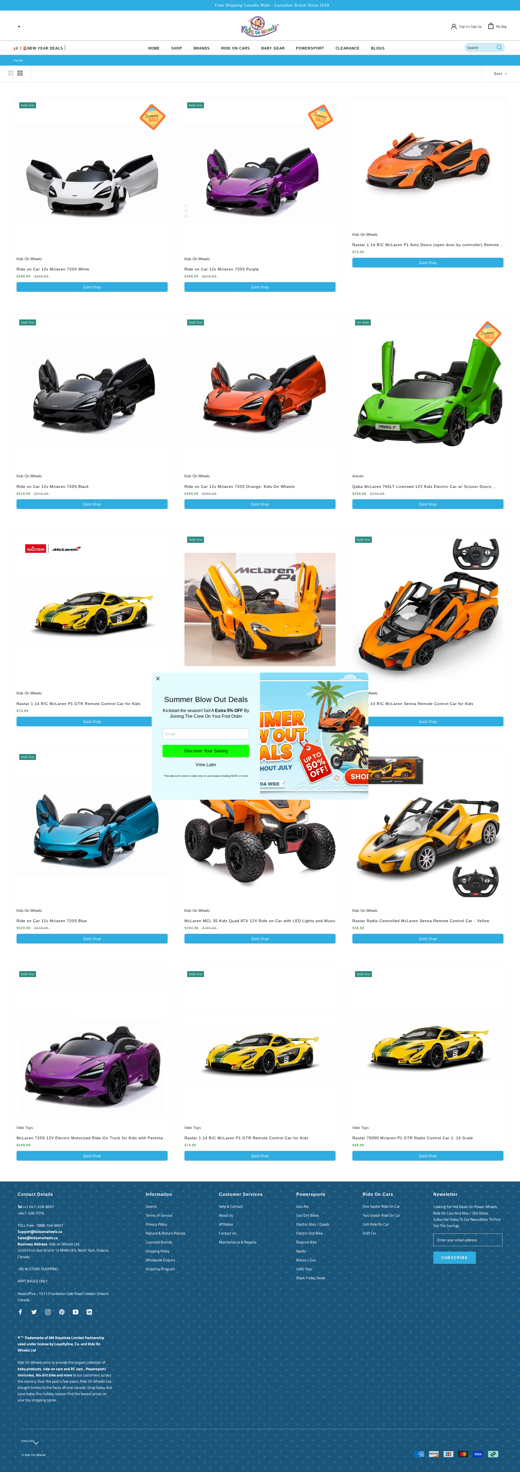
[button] (158, 679)
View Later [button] (206, 765)
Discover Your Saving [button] (206, 750)
